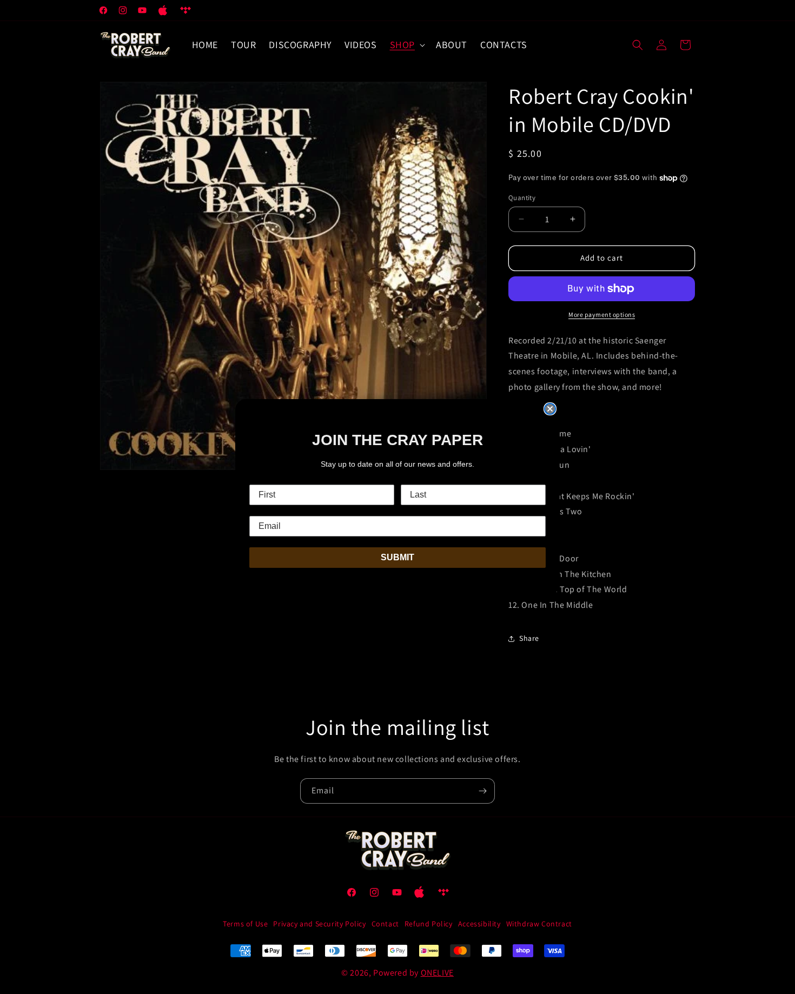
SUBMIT (397, 557)
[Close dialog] (550, 408)
